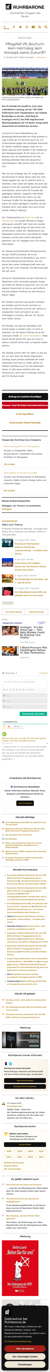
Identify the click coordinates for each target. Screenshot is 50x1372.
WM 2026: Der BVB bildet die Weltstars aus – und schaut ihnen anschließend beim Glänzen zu (27, 909)
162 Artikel (9, 464)
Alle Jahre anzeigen (12, 1169)
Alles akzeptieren (25, 1348)
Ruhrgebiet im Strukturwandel (20, 473)
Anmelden (43, 673)
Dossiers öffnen (11, 1166)
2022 (9, 1157)
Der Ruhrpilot (11, 839)
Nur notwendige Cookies (25, 1356)
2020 (30, 1157)
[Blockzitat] (22, 689)
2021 (19, 1157)
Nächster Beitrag (36, 612)
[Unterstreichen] (10, 689)
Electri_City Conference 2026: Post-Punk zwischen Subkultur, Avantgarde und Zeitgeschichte (23, 845)
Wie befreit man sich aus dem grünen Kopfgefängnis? (22, 1200)
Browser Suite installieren (25, 1086)
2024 (30, 1151)
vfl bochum (8, 603)
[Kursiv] (7, 689)
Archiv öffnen (25, 1144)
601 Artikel (9, 490)
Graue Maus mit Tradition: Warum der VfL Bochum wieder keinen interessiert (30, 566)
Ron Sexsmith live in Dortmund (18, 835)
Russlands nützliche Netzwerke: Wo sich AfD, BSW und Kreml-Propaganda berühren (25, 830)
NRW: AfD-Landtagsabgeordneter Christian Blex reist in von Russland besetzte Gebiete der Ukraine (26, 897)
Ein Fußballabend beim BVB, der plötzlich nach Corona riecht (25, 823)
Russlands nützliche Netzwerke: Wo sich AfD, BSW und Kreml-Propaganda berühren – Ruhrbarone (27, 878)
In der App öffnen (25, 414)
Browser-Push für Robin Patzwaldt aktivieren (25, 405)
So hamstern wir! (14, 1106)
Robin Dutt (30, 217)
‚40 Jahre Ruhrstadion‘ (30, 335)
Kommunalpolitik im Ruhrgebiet (21, 446)
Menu (6, 28)
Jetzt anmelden (25, 803)
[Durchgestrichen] (13, 689)
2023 (41, 1151)
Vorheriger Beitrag (13, 612)
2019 (41, 1157)
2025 (19, 1151)
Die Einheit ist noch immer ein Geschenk (23, 1184)
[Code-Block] (25, 689)
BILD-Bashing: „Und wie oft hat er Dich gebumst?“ (23, 1217)
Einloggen (7, 509)
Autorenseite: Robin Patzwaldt (25, 422)
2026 (8, 1151)
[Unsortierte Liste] (19, 689)
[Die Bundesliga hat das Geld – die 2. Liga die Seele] (7, 578)
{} (29, 690)
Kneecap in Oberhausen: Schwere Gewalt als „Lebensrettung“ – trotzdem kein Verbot (26, 919)
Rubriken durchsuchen (14, 1163)
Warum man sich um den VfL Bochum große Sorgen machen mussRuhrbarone (24, 739)
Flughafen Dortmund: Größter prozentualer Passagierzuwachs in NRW (24, 859)
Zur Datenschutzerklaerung (17, 1341)
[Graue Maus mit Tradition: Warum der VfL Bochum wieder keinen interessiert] (7, 562)
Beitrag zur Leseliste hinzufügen (25, 396)
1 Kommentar (40, 57)
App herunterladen (25, 1080)
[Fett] (4, 689)
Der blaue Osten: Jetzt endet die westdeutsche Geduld (26, 1001)
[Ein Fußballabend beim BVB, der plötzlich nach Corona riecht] (7, 591)
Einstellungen (25, 1364)
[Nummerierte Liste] (16, 689)
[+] (32, 690)
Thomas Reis (8, 220)
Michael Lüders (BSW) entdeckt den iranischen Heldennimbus (25, 852)
